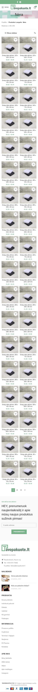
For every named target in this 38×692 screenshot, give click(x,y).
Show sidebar (12, 33)
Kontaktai (5, 647)
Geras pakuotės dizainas (19, 576)
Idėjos (4, 666)
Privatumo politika (7, 628)
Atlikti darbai (6, 662)
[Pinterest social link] (20, 2)
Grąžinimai (5, 632)
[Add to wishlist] (15, 40)
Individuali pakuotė (8, 603)
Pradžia (4, 22)
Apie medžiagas (7, 669)
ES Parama (5, 643)
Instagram (5, 673)
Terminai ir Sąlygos (8, 636)
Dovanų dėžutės (7, 600)
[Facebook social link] (17, 2)
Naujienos (5, 639)
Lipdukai (4, 611)
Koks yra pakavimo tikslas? (20, 586)
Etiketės (4, 607)
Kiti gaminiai (6, 615)
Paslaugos (5, 618)
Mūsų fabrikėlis (7, 658)
